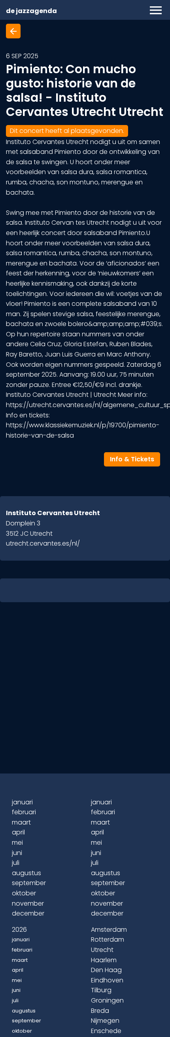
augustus (26, 873)
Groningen (107, 1000)
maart (21, 822)
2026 (19, 929)
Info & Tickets (132, 459)
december (28, 913)
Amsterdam (109, 929)
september (29, 882)
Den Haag (106, 969)
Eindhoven (107, 980)
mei (17, 842)
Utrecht (102, 949)
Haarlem (104, 960)
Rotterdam (107, 939)
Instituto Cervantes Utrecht (53, 513)
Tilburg (101, 990)
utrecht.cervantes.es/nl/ (43, 543)
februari (24, 812)
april (18, 832)
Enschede (106, 1030)
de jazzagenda (31, 10)
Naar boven (86, 1017)
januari (22, 802)
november (28, 903)
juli (15, 862)
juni (17, 852)
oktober (24, 893)
